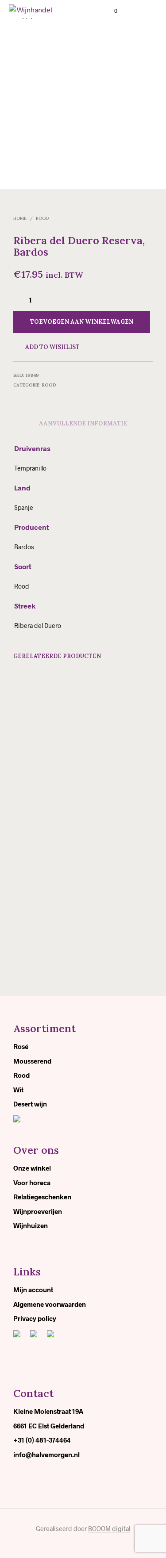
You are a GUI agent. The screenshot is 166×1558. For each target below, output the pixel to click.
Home (20, 218)
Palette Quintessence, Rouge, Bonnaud (108, 930)
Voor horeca (31, 1183)
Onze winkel (32, 1168)
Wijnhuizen (30, 1225)
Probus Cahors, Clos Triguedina (40, 926)
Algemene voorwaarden (49, 1304)
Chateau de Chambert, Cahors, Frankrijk (38, 770)
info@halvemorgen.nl (46, 1454)
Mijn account (33, 1290)
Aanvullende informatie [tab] (83, 423)
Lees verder (35, 795)
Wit (18, 1090)
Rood (42, 218)
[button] (109, 11)
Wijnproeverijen (37, 1211)
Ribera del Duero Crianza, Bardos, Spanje (108, 770)
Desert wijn (30, 1104)
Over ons (36, 1150)
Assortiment (44, 1028)
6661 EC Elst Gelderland (48, 1426)
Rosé (20, 1046)
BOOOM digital (109, 1528)
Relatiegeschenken (42, 1197)
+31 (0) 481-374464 (42, 1440)
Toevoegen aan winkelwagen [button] (112, 798)
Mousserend (32, 1061)
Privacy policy (34, 1318)
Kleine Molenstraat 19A (48, 1411)
